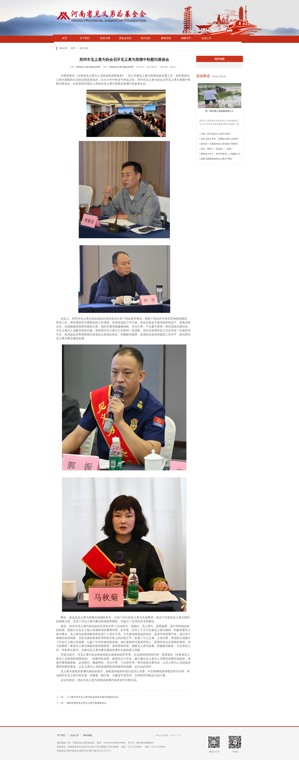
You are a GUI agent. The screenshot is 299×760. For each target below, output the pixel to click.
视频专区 (186, 38)
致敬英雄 (166, 38)
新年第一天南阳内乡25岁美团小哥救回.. (220, 144)
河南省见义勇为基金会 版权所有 (73, 751)
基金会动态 (125, 38)
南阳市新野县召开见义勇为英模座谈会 (86, 703)
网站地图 (87, 735)
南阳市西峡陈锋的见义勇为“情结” (217, 159)
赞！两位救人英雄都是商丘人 (219, 111)
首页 (64, 38)
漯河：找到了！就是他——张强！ (217, 149)
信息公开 (206, 38)
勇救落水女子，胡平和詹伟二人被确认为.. (221, 154)
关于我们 (85, 38)
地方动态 (146, 38)
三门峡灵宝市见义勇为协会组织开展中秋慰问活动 (92, 697)
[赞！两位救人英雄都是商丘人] (219, 107)
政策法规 (105, 38)
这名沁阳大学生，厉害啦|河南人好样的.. (220, 139)
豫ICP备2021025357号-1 (100, 751)
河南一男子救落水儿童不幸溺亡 (216, 134)
